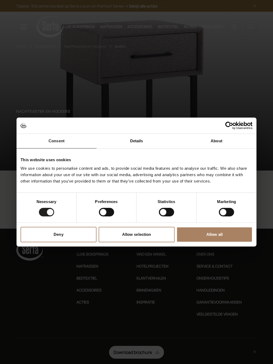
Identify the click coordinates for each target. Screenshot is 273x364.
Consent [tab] (57, 141)
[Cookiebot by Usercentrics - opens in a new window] (229, 126)
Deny (58, 234)
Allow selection (136, 234)
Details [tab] (136, 141)
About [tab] (216, 141)
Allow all (214, 234)
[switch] (106, 212)
